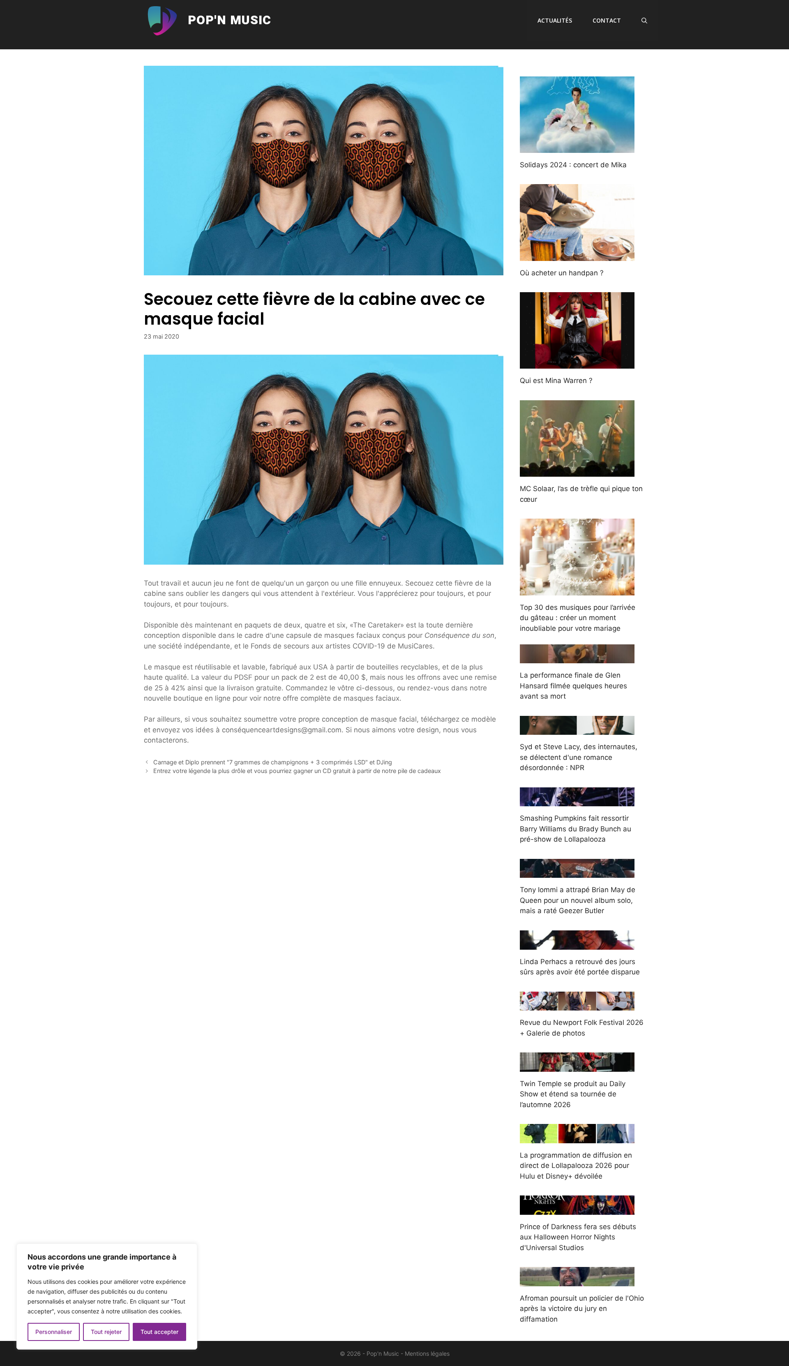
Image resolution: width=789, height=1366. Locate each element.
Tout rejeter (106, 1331)
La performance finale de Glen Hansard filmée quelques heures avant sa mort (573, 685)
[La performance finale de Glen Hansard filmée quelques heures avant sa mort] (577, 658)
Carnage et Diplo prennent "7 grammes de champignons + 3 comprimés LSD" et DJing (272, 762)
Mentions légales (427, 1353)
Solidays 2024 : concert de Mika (573, 165)
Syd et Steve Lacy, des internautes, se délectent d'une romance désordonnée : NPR (578, 757)
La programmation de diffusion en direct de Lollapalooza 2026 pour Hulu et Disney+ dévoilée (576, 1165)
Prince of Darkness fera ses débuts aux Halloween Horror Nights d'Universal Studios (578, 1237)
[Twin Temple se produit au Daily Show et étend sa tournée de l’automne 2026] (577, 1066)
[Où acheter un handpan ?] (577, 255)
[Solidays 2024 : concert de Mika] (577, 147)
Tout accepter (159, 1331)
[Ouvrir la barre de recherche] (644, 20)
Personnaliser (53, 1331)
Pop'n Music (229, 21)
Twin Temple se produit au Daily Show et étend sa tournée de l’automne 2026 (572, 1094)
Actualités (555, 20)
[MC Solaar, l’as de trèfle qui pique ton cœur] (577, 471)
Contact (607, 20)
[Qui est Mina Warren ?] (577, 363)
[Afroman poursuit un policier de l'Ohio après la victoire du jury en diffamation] (577, 1280)
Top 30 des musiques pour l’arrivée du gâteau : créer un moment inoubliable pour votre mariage (577, 617)
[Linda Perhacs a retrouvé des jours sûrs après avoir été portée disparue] (577, 944)
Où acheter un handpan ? (562, 273)
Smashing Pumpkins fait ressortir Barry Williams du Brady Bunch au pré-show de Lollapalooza (575, 828)
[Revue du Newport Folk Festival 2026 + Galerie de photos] (577, 1005)
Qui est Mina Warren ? (556, 380)
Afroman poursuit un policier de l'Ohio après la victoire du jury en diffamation (582, 1308)
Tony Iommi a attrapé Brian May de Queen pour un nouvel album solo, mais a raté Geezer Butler (577, 900)
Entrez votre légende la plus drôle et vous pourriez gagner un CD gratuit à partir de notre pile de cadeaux (297, 770)
